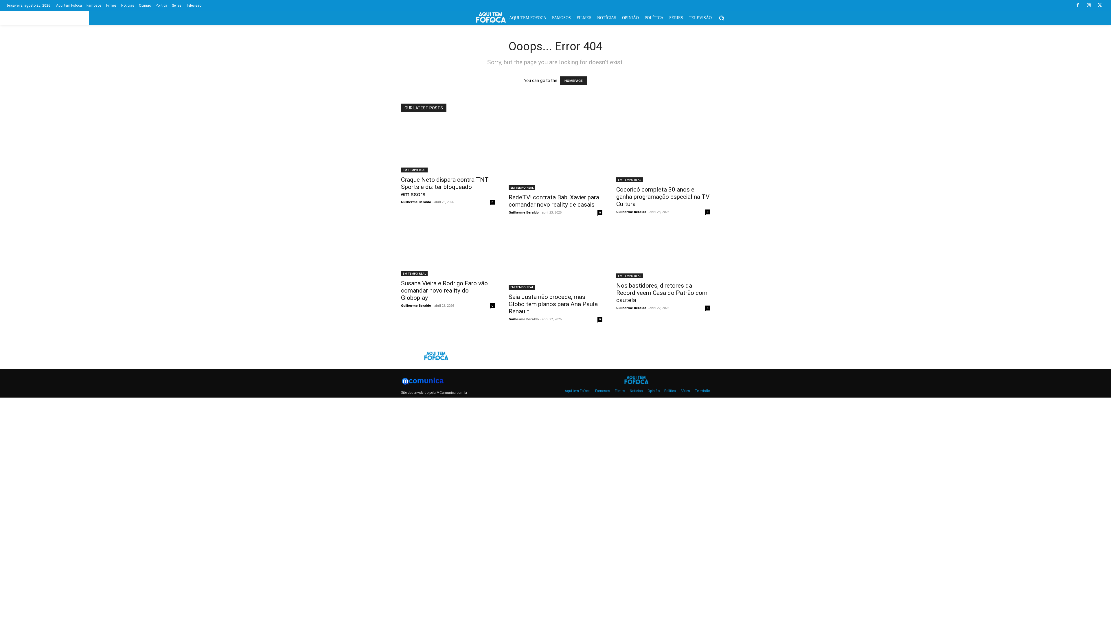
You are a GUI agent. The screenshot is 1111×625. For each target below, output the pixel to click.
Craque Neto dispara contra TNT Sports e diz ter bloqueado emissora (445, 187)
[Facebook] (1077, 5)
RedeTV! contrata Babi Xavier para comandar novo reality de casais (554, 201)
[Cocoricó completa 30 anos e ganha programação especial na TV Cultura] (663, 151)
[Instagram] (1088, 5)
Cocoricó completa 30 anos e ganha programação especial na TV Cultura (662, 196)
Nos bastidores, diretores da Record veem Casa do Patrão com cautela (661, 293)
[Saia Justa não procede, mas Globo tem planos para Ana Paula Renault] (555, 258)
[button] (722, 18)
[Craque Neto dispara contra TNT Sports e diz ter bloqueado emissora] (448, 146)
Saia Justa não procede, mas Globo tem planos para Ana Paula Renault (553, 304)
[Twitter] (1099, 5)
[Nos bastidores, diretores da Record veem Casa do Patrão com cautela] (663, 252)
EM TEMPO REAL (414, 170)
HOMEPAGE (573, 81)
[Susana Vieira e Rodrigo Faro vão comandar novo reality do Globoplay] (448, 251)
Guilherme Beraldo (416, 202)
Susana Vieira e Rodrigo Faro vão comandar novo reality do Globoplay (444, 290)
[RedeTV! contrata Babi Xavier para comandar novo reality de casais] (555, 155)
